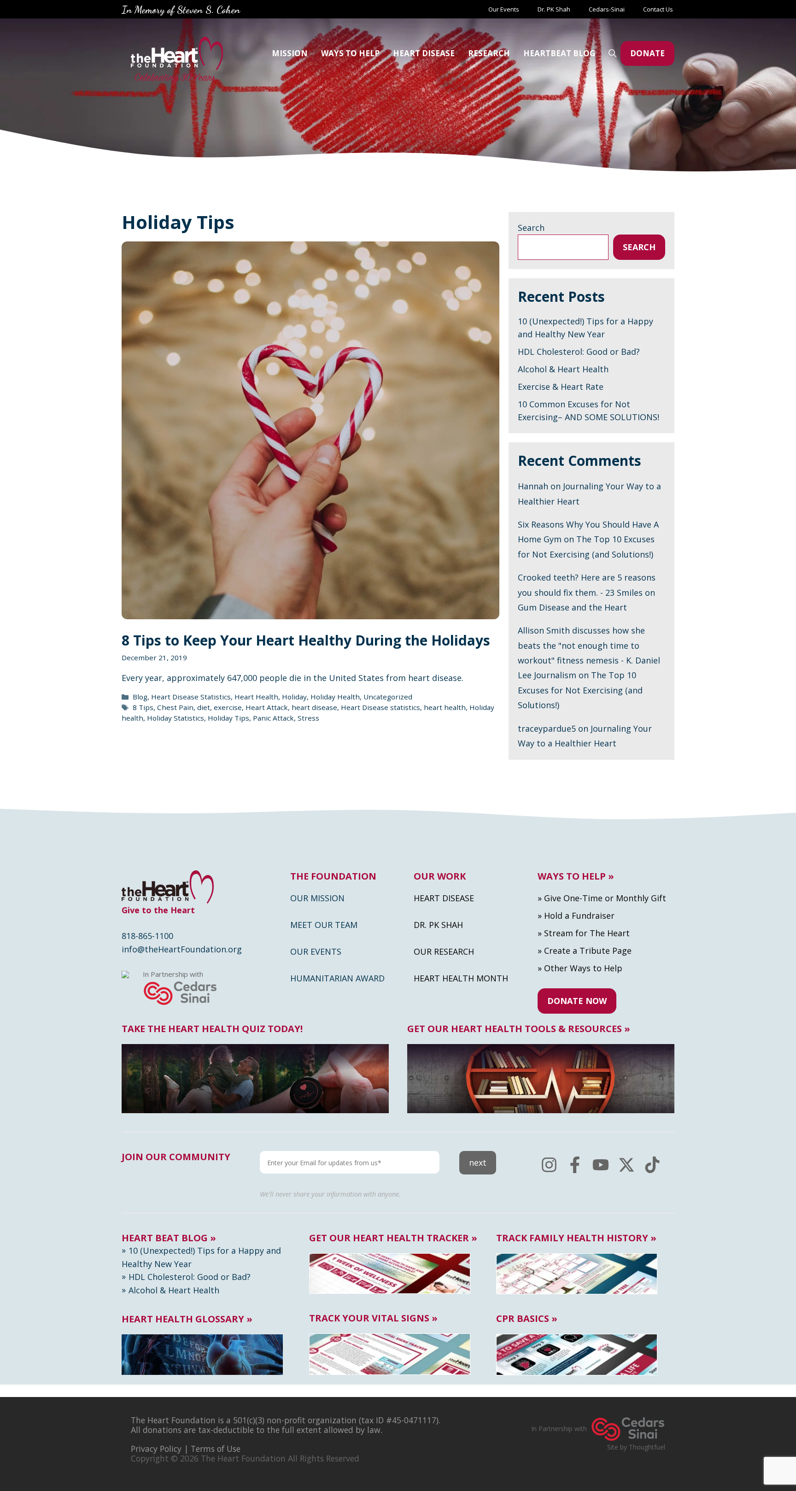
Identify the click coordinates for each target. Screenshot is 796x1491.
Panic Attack (273, 717)
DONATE (647, 53)
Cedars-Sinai (607, 9)
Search (531, 227)
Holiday (294, 696)
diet (203, 707)
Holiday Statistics (175, 717)
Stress (308, 717)
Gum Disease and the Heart (572, 607)
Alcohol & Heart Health (563, 369)
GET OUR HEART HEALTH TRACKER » (393, 1238)
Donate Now (577, 1000)
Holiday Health (335, 696)
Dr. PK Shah (554, 9)
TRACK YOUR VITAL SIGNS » (373, 1318)
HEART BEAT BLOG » (169, 1238)
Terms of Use (215, 1448)
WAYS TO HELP (350, 53)
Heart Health (256, 696)
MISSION (290, 53)
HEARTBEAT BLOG (559, 53)
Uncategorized (387, 696)
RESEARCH (489, 53)
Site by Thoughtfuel (636, 1447)
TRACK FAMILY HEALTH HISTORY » (576, 1238)
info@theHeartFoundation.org (182, 949)
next (477, 1162)
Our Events (503, 9)
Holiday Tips (228, 717)
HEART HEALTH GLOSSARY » (187, 1319)
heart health (445, 707)
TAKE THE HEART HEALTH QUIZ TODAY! (212, 1029)
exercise (228, 707)
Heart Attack (267, 707)
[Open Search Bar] (612, 53)
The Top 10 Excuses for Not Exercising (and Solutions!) (580, 689)
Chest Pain (175, 707)
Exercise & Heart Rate (560, 386)
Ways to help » (576, 876)
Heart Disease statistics (380, 707)
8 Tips (143, 707)
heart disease (314, 707)
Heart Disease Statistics (191, 696)
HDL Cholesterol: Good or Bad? (579, 351)
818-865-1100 (147, 935)
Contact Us (658, 9)
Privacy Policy (156, 1448)
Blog (140, 696)
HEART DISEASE (424, 53)
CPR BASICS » (526, 1319)
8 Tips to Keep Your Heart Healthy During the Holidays (306, 640)
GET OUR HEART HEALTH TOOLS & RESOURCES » (518, 1029)
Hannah (533, 486)
